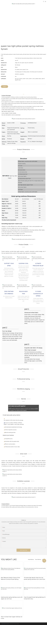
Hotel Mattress (31, 559)
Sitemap (11, 623)
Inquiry (4, 86)
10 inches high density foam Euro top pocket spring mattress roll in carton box (34, 578)
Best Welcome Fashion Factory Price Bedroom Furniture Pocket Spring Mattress (10, 578)
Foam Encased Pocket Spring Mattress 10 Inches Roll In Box (34, 598)
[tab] (23, 93)
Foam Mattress (38, 559)
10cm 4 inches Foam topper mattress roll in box (11, 617)
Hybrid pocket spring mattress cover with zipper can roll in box (12, 598)
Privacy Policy (16, 623)
